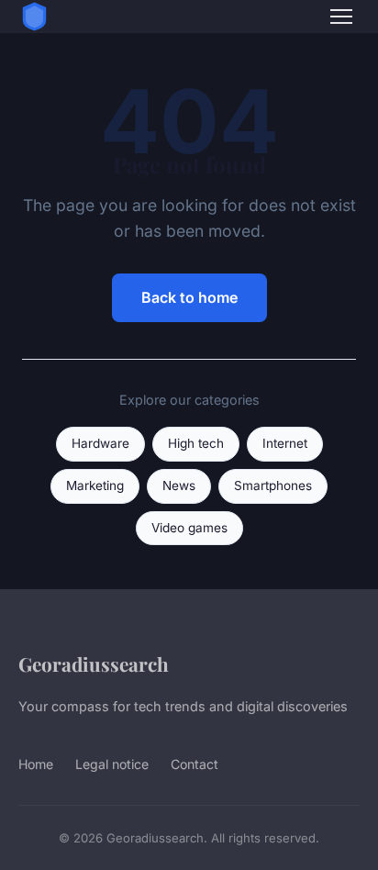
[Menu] (341, 16)
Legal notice (112, 764)
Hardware (100, 443)
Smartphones (273, 485)
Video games (189, 527)
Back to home (189, 297)
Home (35, 764)
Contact (194, 764)
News (178, 485)
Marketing (95, 485)
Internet (284, 443)
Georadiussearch (93, 663)
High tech (196, 443)
